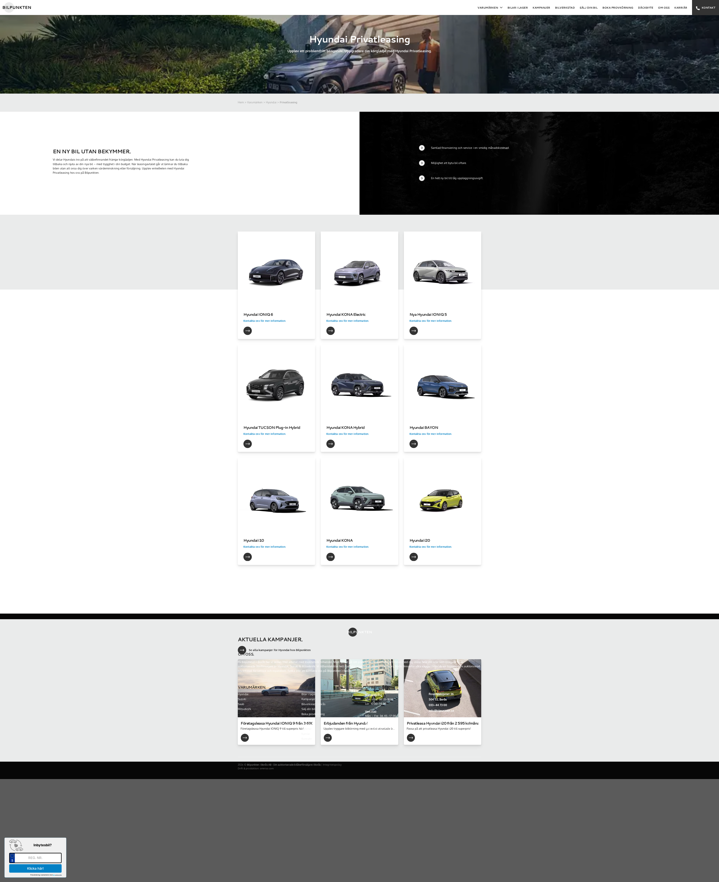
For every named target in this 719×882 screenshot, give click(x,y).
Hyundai (271, 102)
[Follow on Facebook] (432, 721)
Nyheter (306, 728)
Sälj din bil (588, 7)
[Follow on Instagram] (440, 721)
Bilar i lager (517, 7)
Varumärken (487, 7)
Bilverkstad (565, 7)
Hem (241, 102)
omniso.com (267, 768)
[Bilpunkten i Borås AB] (17, 7)
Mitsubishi (244, 709)
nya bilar (350, 666)
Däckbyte (645, 7)
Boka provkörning (617, 7)
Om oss (663, 7)
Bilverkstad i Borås (313, 704)
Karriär (680, 7)
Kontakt (306, 738)
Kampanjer (541, 7)
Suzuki (242, 699)
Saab (241, 704)
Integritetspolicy (332, 764)
